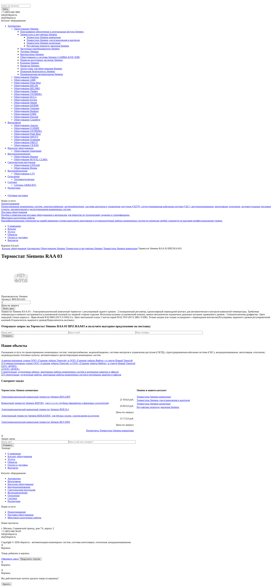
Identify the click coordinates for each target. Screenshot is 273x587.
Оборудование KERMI (26, 105)
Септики (12, 182)
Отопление (14, 176)
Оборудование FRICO (26, 142)
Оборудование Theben (26, 91)
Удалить (6, 584)
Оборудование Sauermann (27, 151)
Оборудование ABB (25, 80)
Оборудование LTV (24, 173)
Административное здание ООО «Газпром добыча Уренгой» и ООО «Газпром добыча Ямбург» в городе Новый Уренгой (67, 360)
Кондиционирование (19, 153)
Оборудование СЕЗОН (26, 145)
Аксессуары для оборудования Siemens (41, 68)
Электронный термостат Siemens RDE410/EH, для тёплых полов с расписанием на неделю (50, 415)
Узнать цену (8, 308)
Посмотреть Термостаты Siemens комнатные (110, 430)
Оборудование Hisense (26, 156)
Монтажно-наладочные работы (24, 517)
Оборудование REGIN (26, 85)
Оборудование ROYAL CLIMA (31, 159)
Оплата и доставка (18, 237)
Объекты (12, 234)
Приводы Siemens (29, 65)
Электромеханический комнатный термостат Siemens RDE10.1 (35, 409)
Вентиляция (14, 122)
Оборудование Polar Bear (27, 82)
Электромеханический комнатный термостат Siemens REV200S (35, 422)
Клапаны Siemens (29, 63)
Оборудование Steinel (25, 102)
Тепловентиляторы (24, 179)
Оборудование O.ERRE (26, 128)
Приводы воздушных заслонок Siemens (41, 60)
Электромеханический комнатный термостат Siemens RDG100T (35, 396)
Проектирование (17, 512)
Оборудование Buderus (26, 111)
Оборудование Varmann (26, 108)
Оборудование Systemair (27, 139)
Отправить (8, 336)
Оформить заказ (9, 558)
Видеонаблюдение (17, 170)
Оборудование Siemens (26, 28)
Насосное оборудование (20, 148)
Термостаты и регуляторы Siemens (38, 34)
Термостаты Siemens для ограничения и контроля (53, 40)
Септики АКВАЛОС (25, 185)
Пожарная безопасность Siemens (37, 71)
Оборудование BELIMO (27, 88)
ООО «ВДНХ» (9, 366)
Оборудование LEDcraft (27, 165)
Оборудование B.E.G (25, 97)
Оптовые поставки (18, 195)
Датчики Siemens (29, 51)
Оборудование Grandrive (27, 119)
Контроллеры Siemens (32, 54)
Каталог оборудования (14, 248)
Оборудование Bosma (25, 168)
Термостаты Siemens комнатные (44, 37)
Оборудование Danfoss (26, 77)
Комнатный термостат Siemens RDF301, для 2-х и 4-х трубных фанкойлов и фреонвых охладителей (55, 403)
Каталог (12, 229)
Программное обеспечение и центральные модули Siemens (52, 31)
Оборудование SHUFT (26, 136)
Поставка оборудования (20, 514)
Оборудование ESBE (25, 114)
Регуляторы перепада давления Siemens (48, 45)
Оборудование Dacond (26, 117)
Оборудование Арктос (26, 125)
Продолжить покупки (30, 559)
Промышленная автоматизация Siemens (41, 74)
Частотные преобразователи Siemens (40, 48)
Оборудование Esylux (25, 99)
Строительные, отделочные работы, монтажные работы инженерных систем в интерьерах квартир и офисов (60, 372)
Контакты (13, 240)
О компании (14, 226)
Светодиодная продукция (21, 162)
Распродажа (14, 188)
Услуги (11, 231)
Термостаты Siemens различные (44, 43)
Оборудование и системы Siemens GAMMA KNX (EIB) (50, 57)
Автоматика (14, 26)
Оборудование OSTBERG (28, 94)
